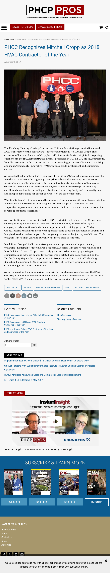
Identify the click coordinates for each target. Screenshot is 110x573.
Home (6, 39)
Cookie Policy (80, 566)
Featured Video (14, 393)
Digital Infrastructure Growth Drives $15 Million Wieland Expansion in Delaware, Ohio (46, 360)
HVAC (67, 288)
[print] (35, 296)
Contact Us (6, 537)
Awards (27, 288)
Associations (16, 39)
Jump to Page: (11, 341)
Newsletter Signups (22, 27)
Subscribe (14, 501)
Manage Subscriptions (50, 27)
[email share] (29, 296)
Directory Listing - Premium (69, 319)
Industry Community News (87, 288)
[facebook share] (6, 296)
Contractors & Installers (48, 288)
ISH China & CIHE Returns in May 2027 (23, 380)
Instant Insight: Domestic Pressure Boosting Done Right (38, 449)
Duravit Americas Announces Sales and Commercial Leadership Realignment (42, 374)
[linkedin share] (23, 296)
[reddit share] (18, 296)
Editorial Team (8, 529)
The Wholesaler (64, 315)
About (4, 541)
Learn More (96, 502)
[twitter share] (12, 296)
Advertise (6, 544)
